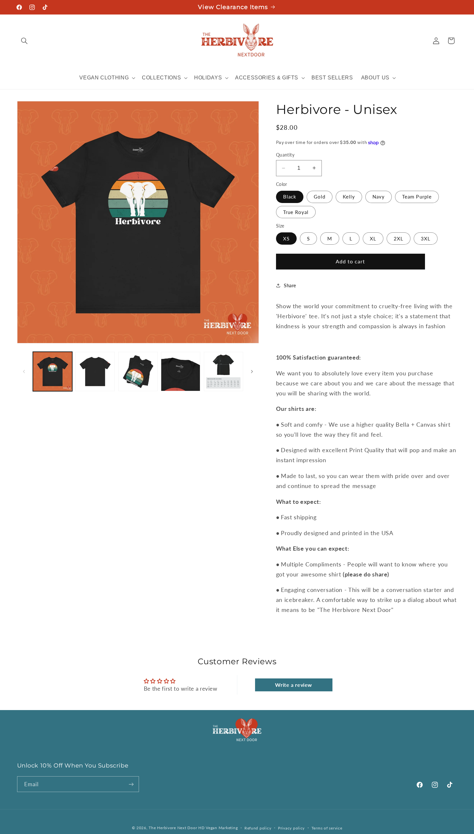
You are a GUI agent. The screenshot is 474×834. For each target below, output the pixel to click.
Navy (378, 196)
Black (289, 196)
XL (373, 238)
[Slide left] (24, 371)
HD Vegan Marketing (218, 828)
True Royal (296, 212)
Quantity (285, 155)
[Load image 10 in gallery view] (223, 371)
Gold (319, 196)
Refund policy (258, 828)
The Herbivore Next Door (173, 828)
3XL (425, 238)
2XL (398, 238)
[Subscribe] (130, 784)
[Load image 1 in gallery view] (52, 371)
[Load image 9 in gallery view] (180, 371)
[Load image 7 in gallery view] (95, 371)
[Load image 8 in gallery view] (138, 371)
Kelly (349, 196)
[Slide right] (252, 371)
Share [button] (290, 285)
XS (286, 238)
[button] (24, 40)
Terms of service (326, 828)
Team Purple (417, 196)
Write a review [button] (293, 685)
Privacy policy (291, 828)
